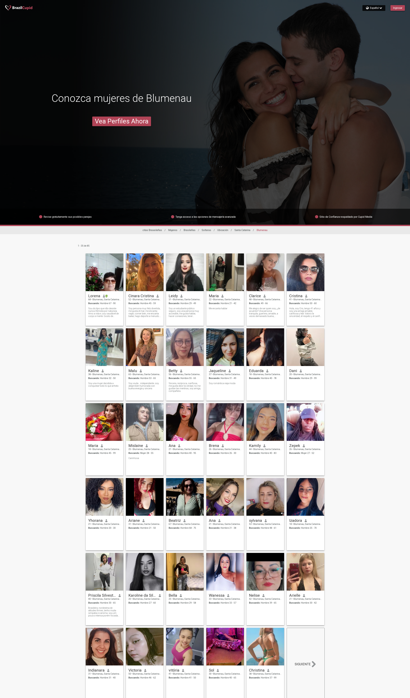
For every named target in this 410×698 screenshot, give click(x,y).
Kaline (93, 371)
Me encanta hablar (218, 308)
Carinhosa (133, 458)
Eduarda (256, 371)
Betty (173, 371)
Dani (293, 371)
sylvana (255, 520)
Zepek (294, 445)
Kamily (255, 445)
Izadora (295, 520)
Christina (257, 670)
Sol (211, 670)
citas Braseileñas (152, 230)
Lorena (94, 296)
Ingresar (397, 7)
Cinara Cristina (141, 296)
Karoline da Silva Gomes (142, 595)
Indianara (96, 670)
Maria (214, 296)
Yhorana (95, 520)
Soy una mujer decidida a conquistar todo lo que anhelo (103, 384)
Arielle (294, 595)
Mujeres (172, 230)
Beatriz (175, 520)
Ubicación (222, 230)
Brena (214, 445)
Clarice (255, 296)
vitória (174, 670)
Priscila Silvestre (102, 595)
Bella (173, 595)
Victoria (135, 670)
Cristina (296, 296)
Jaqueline (217, 371)
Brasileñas (189, 230)
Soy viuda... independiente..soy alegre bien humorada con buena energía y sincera (143, 386)
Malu (132, 371)
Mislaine (135, 445)
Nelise (254, 595)
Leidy (173, 296)
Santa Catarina (242, 230)
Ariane (134, 520)
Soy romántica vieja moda (222, 383)
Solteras (206, 230)
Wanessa (217, 595)
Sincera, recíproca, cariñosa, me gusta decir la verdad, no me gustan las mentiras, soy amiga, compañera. (185, 387)
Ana (172, 445)
